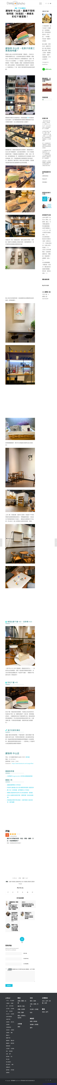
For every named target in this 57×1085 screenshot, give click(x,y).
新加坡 (35, 1021)
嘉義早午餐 (8, 1037)
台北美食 (12, 1013)
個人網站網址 (26, 963)
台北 (7, 1011)
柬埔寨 (31, 1024)
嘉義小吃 (7, 1035)
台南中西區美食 (9, 1016)
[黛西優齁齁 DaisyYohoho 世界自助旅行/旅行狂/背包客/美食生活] (15, 3)
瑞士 (11, 1056)
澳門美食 (7, 1056)
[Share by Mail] (27, 892)
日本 (28, 117)
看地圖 (27, 757)
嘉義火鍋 (12, 1040)
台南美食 (12, 1029)
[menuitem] (40, 3)
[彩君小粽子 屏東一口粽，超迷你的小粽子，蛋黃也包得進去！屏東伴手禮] (56, 542)
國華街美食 (8, 1045)
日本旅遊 (12, 1048)
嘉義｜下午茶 (18, 8)
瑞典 (22, 1012)
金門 (47, 1012)
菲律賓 (36, 1024)
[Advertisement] (20, 283)
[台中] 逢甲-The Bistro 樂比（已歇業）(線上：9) (46, 220)
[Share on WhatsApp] (12, 892)
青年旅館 (12, 1069)
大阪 (31, 1004)
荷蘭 (19, 1009)
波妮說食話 (45, 176)
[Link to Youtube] (50, 3)
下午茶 (7, 1000)
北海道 (12, 1003)
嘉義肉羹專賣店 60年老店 (14, 785)
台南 (46, 1003)
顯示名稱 (25, 953)
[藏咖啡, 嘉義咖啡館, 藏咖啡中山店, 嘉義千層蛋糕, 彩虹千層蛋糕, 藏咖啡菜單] (20, 34)
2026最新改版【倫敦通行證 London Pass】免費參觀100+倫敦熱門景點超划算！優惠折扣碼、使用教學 (46, 154)
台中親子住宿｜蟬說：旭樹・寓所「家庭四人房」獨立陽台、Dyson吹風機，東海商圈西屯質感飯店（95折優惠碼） (46, 136)
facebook (45, 64)
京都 (35, 1004)
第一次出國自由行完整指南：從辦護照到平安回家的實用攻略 (46, 145)
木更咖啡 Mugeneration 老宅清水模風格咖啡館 (19, 776)
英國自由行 (8, 1067)
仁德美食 (7, 1003)
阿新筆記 (44, 182)
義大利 (19, 1006)
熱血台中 (44, 179)
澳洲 (19, 1026)
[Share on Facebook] (7, 892)
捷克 (19, 1015)
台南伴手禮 (8, 1019)
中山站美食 (12, 1000)
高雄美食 (7, 1072)
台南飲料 (7, 1032)
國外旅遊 (12, 1043)
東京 (31, 1001)
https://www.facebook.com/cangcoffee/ (22, 763)
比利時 (23, 1009)
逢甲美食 (7, 1069)
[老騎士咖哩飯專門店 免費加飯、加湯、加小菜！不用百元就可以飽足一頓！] (1, 542)
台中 (7, 1005)
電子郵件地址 (26, 958)
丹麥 (19, 1012)
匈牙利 (19, 1018)
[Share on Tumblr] (22, 892)
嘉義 (11, 1032)
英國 (12, 1064)
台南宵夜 (7, 1021)
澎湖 (43, 1012)
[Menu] (40, 3)
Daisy (26, 878)
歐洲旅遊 (10, 1051)
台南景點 (7, 1024)
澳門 (10, 1053)
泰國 (31, 1021)
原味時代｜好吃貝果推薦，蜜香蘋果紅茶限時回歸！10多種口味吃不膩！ (46, 163)
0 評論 (19, 878)
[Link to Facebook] (46, 3)
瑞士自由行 (8, 1064)
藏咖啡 (29, 881)
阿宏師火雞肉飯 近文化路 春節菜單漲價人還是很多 (20, 787)
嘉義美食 (23, 8)
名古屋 (31, 1009)
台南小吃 (12, 1021)
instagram (45, 62)
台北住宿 (10, 1011)
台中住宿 (7, 1008)
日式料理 (7, 1048)
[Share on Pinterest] (17, 892)
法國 (7, 1053)
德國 (22, 1001)
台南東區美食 (8, 1027)
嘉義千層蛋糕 (12, 881)
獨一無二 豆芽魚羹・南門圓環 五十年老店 (18, 790)
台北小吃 (7, 1013)
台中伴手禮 (11, 1005)
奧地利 (23, 1015)
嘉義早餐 (7, 1040)
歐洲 (7, 1051)
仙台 (31, 1012)
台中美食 (12, 1008)
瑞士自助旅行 (8, 1061)
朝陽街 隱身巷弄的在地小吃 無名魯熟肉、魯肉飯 (20, 792)
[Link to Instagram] (48, 3)
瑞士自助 (7, 1059)
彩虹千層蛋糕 (24, 881)
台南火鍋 (7, 1029)
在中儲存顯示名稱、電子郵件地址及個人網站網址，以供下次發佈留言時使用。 (21, 969)
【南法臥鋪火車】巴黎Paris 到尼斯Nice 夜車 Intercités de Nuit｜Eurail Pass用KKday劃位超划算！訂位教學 (46, 124)
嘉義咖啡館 (18, 881)
